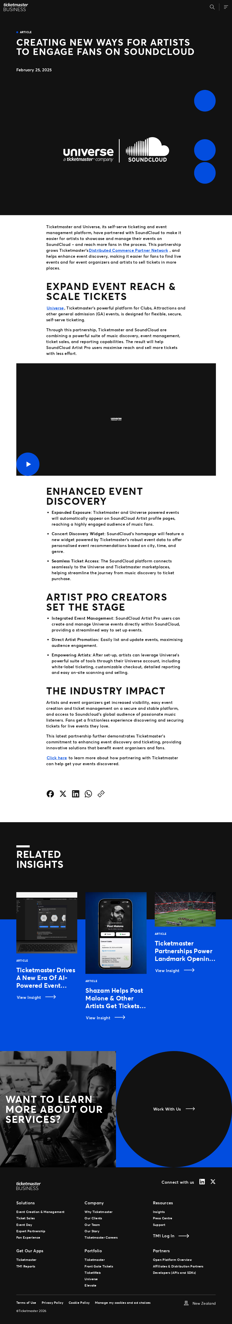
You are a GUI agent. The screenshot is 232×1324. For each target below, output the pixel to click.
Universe (55, 308)
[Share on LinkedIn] (75, 794)
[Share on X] (63, 794)
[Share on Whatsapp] (88, 794)
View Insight (29, 997)
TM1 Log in (163, 1235)
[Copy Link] (101, 794)
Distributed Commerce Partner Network (128, 250)
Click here (57, 757)
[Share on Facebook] (50, 794)
